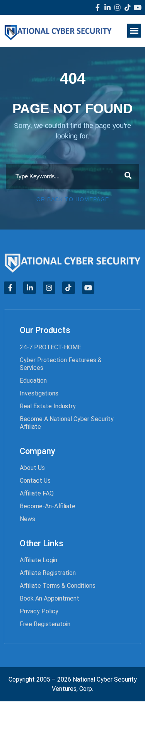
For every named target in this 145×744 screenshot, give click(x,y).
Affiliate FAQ (37, 493)
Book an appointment (49, 598)
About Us (32, 467)
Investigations (39, 393)
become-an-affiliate (47, 506)
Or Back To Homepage (72, 199)
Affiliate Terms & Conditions (58, 585)
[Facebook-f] (97, 7)
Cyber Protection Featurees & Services (61, 363)
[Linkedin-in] (107, 7)
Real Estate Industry (48, 406)
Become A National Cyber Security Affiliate (67, 422)
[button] (134, 31)
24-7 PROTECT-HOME (50, 347)
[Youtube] (137, 7)
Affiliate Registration (48, 573)
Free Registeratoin (45, 624)
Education (33, 380)
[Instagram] (117, 7)
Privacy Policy (39, 611)
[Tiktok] (127, 7)
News (27, 519)
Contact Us (35, 480)
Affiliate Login (38, 560)
